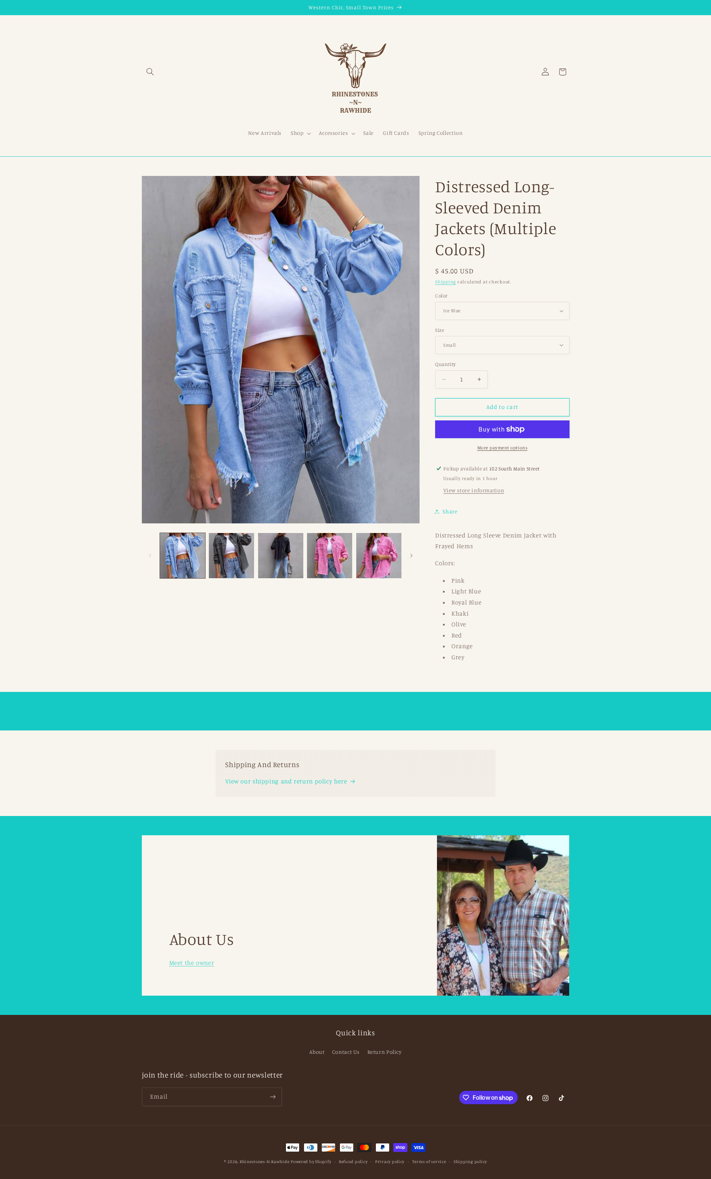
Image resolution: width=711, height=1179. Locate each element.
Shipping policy (470, 1161)
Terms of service (429, 1161)
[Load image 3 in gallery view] (231, 555)
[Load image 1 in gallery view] (182, 555)
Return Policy (384, 1052)
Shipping (445, 281)
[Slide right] (411, 555)
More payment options (502, 447)
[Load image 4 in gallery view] (280, 555)
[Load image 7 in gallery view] (378, 555)
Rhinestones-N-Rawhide (264, 1161)
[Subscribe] (272, 1097)
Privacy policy (389, 1161)
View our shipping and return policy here (286, 781)
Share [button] (450, 511)
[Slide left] (150, 555)
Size (439, 330)
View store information (473, 490)
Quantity (445, 364)
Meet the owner (191, 962)
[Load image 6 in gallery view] (329, 555)
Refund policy (353, 1161)
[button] (150, 71)
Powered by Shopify (311, 1161)
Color (441, 296)
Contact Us (346, 1052)
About (316, 1052)
